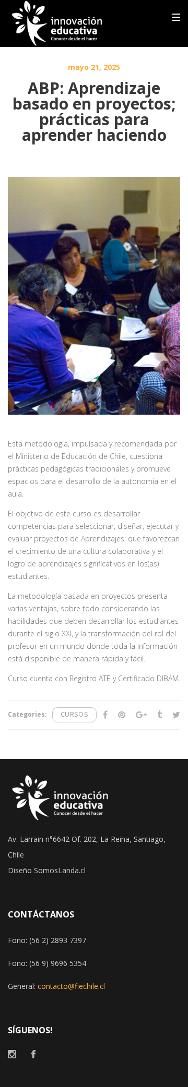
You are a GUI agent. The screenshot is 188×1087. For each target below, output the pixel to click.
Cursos (74, 714)
